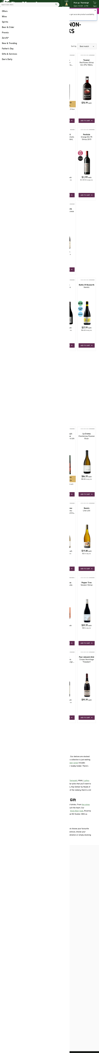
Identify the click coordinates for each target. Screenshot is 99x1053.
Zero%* (5, 37)
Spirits (5, 21)
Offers (4, 11)
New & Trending (9, 43)
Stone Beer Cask (76, 811)
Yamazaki (73, 780)
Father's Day (8, 48)
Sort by (73, 46)
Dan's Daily (7, 59)
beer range (73, 762)
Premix (5, 32)
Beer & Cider (8, 27)
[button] (66, 3)
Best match (84, 46)
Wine (4, 16)
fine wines (86, 804)
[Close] (95, 10)
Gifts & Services (9, 53)
